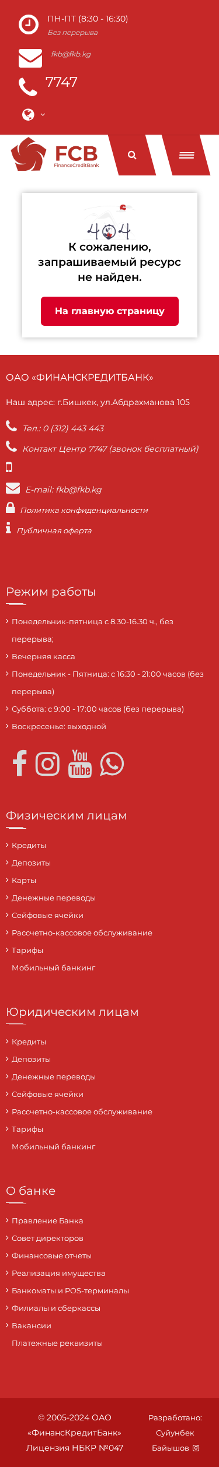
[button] (186, 155)
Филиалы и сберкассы (56, 1308)
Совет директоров (48, 1238)
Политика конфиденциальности (84, 510)
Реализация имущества (59, 1273)
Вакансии (31, 1325)
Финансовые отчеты (52, 1255)
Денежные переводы (54, 897)
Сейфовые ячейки (48, 915)
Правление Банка (48, 1220)
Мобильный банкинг (53, 967)
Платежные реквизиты (57, 1343)
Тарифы (27, 950)
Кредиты (29, 845)
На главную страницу (110, 310)
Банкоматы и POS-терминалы (70, 1290)
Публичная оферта (54, 530)
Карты (24, 880)
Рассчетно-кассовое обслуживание (82, 932)
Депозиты (31, 862)
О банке (30, 1191)
